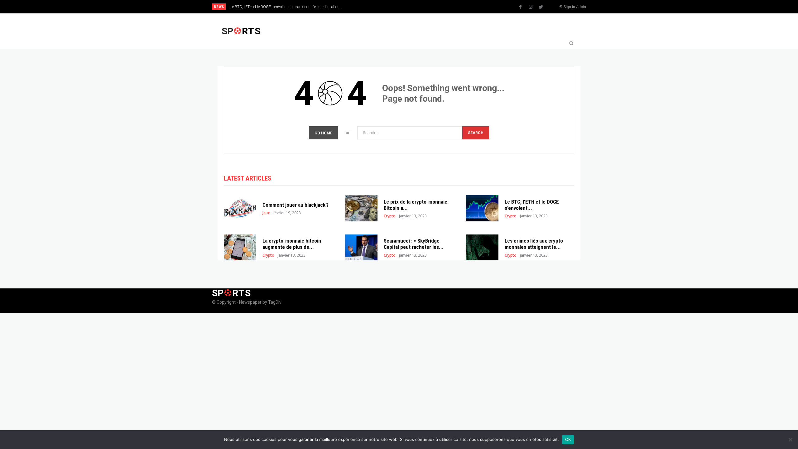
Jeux (266, 213)
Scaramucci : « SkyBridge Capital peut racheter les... (414, 244)
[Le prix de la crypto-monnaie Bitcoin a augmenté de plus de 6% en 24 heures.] (361, 208)
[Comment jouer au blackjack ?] (240, 208)
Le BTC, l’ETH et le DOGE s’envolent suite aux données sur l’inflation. (285, 7)
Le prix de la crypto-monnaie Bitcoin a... (415, 205)
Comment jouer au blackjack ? (295, 205)
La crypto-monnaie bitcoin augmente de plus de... (291, 244)
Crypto (390, 216)
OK (568, 439)
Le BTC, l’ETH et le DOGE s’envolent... (532, 205)
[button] (571, 43)
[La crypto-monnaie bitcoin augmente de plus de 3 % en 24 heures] (240, 247)
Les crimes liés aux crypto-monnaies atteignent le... (535, 244)
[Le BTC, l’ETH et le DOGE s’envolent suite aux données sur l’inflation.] (482, 208)
